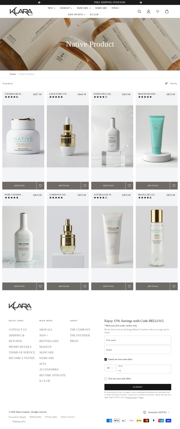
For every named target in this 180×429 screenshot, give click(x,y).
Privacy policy (51, 417)
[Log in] (148, 11)
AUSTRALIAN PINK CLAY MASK (111, 195)
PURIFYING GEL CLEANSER (109, 94)
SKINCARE (82, 8)
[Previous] (39, 2)
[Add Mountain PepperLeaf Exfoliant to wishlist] (174, 185)
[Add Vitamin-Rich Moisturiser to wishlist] (40, 185)
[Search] (139, 11)
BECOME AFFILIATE (52, 375)
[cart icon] (166, 11)
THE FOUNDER (80, 335)
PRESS (74, 341)
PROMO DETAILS (20, 346)
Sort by (173, 83)
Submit (138, 387)
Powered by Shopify (17, 417)
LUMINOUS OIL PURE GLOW (64, 195)
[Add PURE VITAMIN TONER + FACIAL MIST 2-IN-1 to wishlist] (40, 286)
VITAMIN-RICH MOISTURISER (21, 94)
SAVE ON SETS (75, 14)
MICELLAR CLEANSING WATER (155, 195)
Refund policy (35, 417)
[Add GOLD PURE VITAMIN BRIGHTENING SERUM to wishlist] (85, 185)
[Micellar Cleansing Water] (157, 237)
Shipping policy (19, 421)
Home (13, 74)
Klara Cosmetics (23, 412)
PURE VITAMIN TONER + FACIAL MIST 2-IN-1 (23, 195)
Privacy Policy (131, 397)
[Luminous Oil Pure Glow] (68, 237)
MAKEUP (65, 8)
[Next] (141, 2)
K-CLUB (94, 14)
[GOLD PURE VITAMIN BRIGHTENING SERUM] (68, 136)
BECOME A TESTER (21, 358)
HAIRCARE (101, 8)
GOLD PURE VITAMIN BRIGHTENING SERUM (67, 94)
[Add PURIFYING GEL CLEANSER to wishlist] (129, 185)
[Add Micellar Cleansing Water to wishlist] (174, 286)
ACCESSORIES (49, 369)
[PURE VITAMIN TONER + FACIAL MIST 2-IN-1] (23, 237)
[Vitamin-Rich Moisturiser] (23, 136)
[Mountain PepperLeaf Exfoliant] (157, 136)
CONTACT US (18, 329)
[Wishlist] (157, 11)
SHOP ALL (46, 329)
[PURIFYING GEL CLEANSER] (112, 136)
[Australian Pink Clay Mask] (112, 237)
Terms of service (68, 417)
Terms (141, 397)
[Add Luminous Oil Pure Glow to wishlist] (85, 286)
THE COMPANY (80, 329)
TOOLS (115, 8)
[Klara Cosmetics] (21, 11)
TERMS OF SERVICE (22, 352)
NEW (50, 8)
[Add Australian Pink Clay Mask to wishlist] (129, 286)
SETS (42, 363)
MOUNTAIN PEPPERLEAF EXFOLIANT (156, 94)
